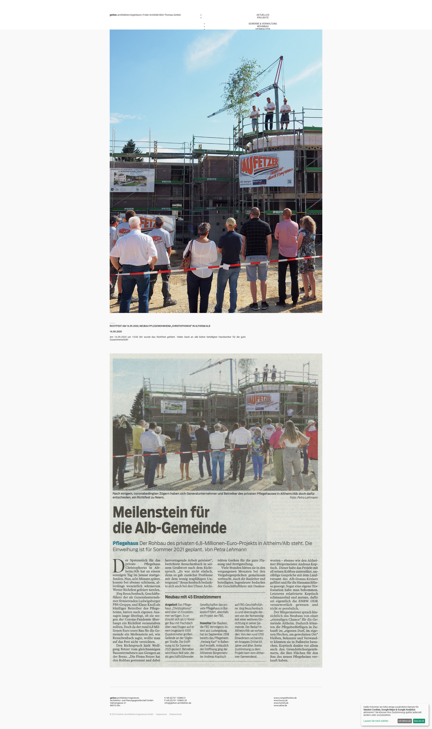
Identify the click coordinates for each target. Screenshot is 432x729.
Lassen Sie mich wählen (375, 721)
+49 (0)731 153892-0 (175, 698)
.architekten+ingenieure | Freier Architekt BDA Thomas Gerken (145, 14)
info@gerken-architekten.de (178, 703)
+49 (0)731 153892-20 (176, 700)
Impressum (161, 714)
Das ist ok (419, 721)
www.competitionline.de (285, 698)
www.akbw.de (280, 705)
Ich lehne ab (404, 721)
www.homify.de (281, 703)
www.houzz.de (281, 700)
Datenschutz (175, 714)
